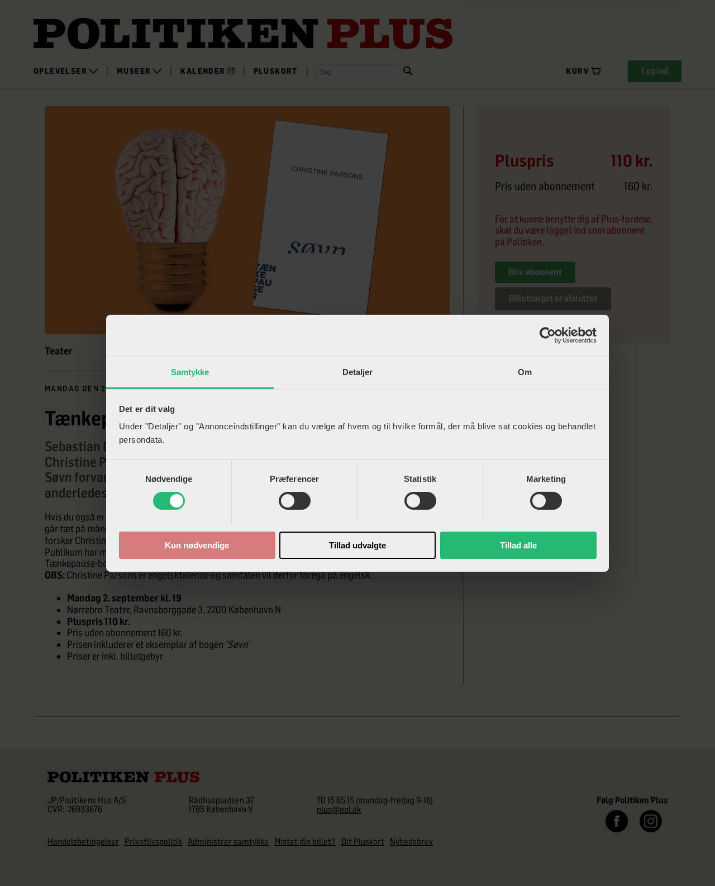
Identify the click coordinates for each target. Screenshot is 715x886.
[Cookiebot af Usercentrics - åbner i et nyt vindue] (548, 335)
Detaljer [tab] (357, 371)
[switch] (295, 501)
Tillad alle (518, 544)
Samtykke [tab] (190, 371)
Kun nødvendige (197, 544)
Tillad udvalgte (357, 544)
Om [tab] (525, 371)
